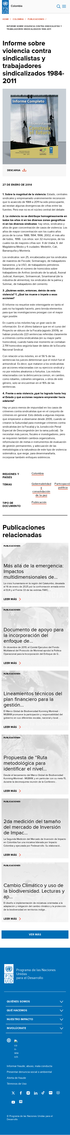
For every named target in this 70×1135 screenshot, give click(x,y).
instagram (28, 1093)
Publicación (39, 502)
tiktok (43, 1093)
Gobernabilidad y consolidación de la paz (41, 489)
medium (20, 1102)
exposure (58, 1093)
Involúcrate (16, 1028)
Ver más (35, 934)
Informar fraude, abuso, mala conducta (29, 1066)
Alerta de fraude (16, 1078)
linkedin (35, 1093)
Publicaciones (36, 19)
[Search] (16, 1049)
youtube (13, 1102)
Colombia (16, 6)
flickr (50, 1093)
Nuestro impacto (20, 1019)
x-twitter (13, 1093)
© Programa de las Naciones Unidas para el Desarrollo (30, 1117)
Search (59, 6)
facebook (20, 1093)
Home (6, 19)
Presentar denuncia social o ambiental (29, 1072)
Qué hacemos (17, 1010)
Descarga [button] (13, 170)
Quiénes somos (18, 1001)
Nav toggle (64, 6)
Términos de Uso (17, 1084)
